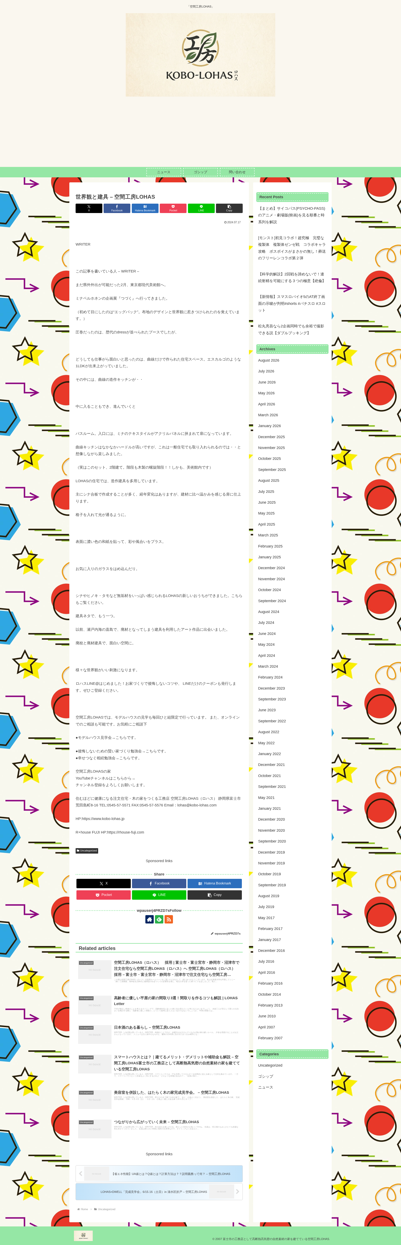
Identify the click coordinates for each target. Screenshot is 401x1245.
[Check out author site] (149, 919)
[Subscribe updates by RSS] (169, 919)
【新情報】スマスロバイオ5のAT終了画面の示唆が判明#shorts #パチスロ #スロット (292, 303)
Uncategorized (88, 850)
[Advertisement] (200, 135)
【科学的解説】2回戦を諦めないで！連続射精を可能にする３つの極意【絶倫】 (292, 277)
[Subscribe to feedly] (159, 919)
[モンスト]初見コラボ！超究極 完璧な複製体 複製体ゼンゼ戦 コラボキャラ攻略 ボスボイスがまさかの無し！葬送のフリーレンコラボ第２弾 (292, 248)
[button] (229, 208)
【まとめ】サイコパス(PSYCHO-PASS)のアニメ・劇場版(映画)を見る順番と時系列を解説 (291, 215)
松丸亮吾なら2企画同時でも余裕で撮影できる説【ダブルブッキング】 (291, 329)
